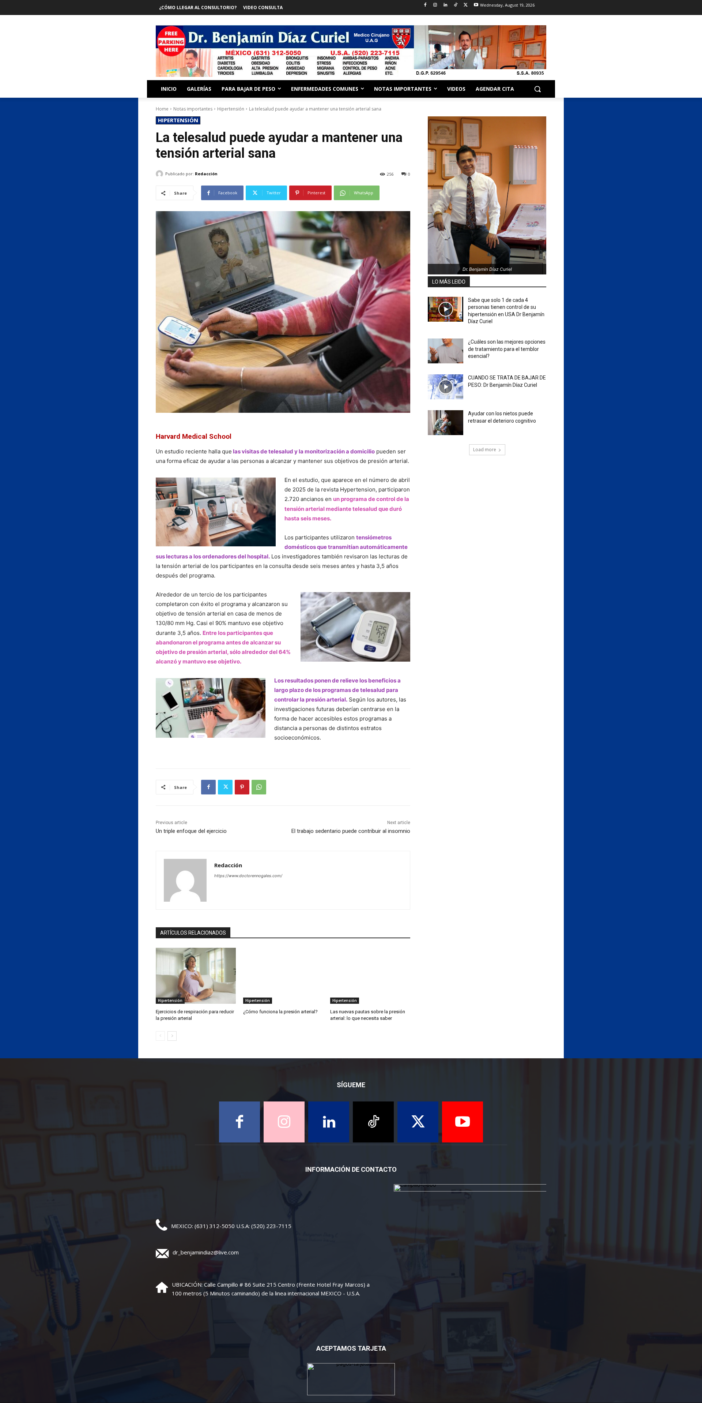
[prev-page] (160, 1036)
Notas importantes (192, 109)
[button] (537, 89)
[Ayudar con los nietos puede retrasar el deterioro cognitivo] (445, 422)
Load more (484, 449)
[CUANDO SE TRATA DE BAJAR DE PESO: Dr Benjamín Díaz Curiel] (445, 386)
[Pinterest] (242, 787)
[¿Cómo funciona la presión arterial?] (283, 976)
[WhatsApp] (259, 787)
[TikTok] (456, 5)
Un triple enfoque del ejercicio (191, 831)
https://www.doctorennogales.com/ (248, 875)
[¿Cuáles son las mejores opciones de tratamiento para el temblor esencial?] (445, 350)
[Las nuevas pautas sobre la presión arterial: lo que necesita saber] (370, 976)
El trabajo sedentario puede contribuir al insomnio (350, 831)
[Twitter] (465, 5)
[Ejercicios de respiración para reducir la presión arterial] (196, 976)
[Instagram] (435, 5)
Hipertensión (230, 109)
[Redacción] (160, 173)
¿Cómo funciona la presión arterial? (280, 1011)
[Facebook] (425, 5)
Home (162, 109)
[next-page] (172, 1036)
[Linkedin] (445, 5)
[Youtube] (476, 5)
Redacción (206, 173)
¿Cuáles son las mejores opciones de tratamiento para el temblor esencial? (507, 349)
